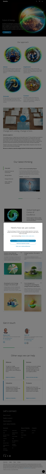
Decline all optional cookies (23, 243)
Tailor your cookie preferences (23, 246)
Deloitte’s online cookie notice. (27, 236)
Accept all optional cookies (23, 240)
